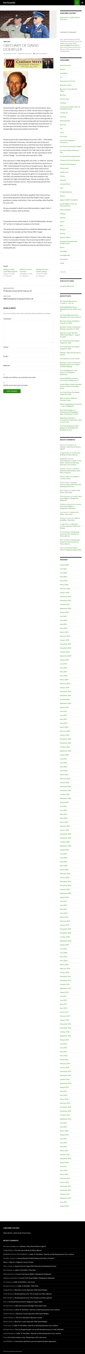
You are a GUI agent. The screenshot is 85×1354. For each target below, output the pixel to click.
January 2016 (64, 1067)
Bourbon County (65, 85)
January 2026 (64, 592)
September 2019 (65, 893)
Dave (62, 476)
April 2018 (63, 961)
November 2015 (65, 1075)
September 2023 (65, 703)
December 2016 (65, 1024)
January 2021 (64, 830)
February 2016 (65, 1063)
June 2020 (63, 858)
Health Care (64, 172)
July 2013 (63, 1139)
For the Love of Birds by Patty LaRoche (70, 454)
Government (64, 168)
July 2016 (63, 1044)
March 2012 (64, 1174)
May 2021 (63, 814)
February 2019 (65, 921)
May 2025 (63, 624)
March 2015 (64, 1099)
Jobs (61, 188)
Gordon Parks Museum (68, 164)
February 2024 (65, 683)
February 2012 (65, 1178)
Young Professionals (67, 286)
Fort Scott (63, 136)
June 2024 (63, 668)
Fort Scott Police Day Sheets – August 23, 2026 (70, 348)
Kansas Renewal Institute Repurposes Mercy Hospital (70, 471)
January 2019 (64, 925)
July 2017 (63, 996)
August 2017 (64, 992)
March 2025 (64, 632)
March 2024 (64, 680)
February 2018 (65, 968)
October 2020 (65, 842)
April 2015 (63, 1095)
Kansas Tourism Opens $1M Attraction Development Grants (70, 484)
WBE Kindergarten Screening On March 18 (18, 297)
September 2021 (65, 798)
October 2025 (65, 604)
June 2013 (63, 1143)
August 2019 (64, 897)
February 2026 (65, 588)
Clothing (63, 103)
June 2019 (63, 905)
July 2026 (63, 569)
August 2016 (64, 1040)
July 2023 (63, 711)
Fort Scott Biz (9, 2)
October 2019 (65, 889)
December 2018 (65, 929)
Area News (64, 73)
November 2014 (65, 1111)
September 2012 (65, 1158)
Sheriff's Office (65, 237)
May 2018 (63, 957)
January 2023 (64, 735)
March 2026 (64, 585)
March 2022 (64, 775)
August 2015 (64, 1087)
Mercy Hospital (65, 210)
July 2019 (63, 901)
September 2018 (65, 941)
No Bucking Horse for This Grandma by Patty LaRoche (69, 534)
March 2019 (64, 917)
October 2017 (65, 984)
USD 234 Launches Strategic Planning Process (30, 1306)
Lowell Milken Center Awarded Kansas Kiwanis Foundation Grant (70, 386)
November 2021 (65, 790)
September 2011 (65, 1198)
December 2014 (65, 1107)
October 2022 (65, 747)
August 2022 (64, 755)
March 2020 (64, 869)
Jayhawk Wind (65, 184)
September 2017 (65, 988)
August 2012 (64, 1162)
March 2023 (64, 727)
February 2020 (65, 873)
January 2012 (64, 1182)
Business (63, 95)
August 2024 (64, 660)
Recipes (62, 229)
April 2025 (63, 628)
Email (6, 356)
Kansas (62, 196)
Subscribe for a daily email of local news (17, 1233)
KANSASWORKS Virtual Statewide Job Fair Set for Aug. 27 (70, 309)
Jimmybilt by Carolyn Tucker (70, 358)
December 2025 (65, 596)
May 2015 (63, 1091)
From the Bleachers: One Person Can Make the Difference (68, 372)
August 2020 (64, 850)
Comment (7, 319)
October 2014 (65, 1115)
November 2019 (65, 885)
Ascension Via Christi (67, 81)
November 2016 (65, 1028)
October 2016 (65, 1032)
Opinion (63, 218)
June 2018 (63, 953)
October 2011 (65, 1194)
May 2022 (63, 767)
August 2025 (64, 612)
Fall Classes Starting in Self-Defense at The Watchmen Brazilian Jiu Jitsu (69, 428)
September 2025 (65, 608)
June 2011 (63, 1202)
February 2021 (65, 826)
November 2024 (65, 648)
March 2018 (64, 964)
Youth (62, 263)
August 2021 (64, 802)
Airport (62, 69)
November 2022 (65, 743)
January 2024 (64, 687)
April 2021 (63, 818)
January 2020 (64, 877)
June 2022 (63, 763)
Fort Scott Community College (70, 146)
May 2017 (63, 1004)
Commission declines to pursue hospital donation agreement (35, 1341)
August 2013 (64, 1135)
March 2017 (64, 1012)
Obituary (6, 41)
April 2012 (63, 1170)
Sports (62, 247)
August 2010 (64, 1206)
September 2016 (65, 1036)
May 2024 (63, 672)
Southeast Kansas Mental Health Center (68, 242)
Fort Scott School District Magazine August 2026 (70, 549)
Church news (64, 99)
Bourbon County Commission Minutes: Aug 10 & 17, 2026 (70, 328)
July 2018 (63, 949)
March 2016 (64, 1059)
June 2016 (63, 1048)
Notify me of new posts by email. (15, 385)
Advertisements (65, 65)
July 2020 (63, 854)
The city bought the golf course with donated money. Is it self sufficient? (39, 1329)
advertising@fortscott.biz (68, 45)
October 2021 (65, 794)
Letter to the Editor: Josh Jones (69, 513)
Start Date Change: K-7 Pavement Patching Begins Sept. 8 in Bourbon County (69, 412)
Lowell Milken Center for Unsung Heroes (68, 205)
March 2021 (64, 822)
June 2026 (63, 573)
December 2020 (65, 834)
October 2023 (65, 699)
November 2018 (65, 933)
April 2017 (63, 1008)
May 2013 (63, 1147)
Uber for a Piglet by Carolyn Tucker (69, 477)
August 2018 (64, 945)
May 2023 (63, 719)
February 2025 (65, 636)
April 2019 (63, 913)
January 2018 (64, 972)
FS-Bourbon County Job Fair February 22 (17, 289)
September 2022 (65, 751)
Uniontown (64, 259)
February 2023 (65, 731)
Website (6, 365)
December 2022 (65, 739)
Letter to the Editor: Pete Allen (70, 491)
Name (6, 347)
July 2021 (63, 806)
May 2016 (63, 1052)
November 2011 (65, 1190)
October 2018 (65, 937)
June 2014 (63, 1127)
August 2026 (64, 565)
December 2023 (65, 691)
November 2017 (65, 980)
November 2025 (65, 600)
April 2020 (63, 866)
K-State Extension (66, 192)
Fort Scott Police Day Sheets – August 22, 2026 (70, 342)
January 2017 (64, 1020)
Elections (63, 117)
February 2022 (65, 778)
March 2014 (64, 1131)
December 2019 (65, 881)
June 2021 (63, 810)
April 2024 (63, 676)
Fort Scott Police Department (70, 156)
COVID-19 (63, 113)
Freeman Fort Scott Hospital (69, 160)
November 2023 (65, 695)
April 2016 (63, 1056)
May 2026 (63, 577)
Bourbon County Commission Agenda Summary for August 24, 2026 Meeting (70, 364)
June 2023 (63, 715)
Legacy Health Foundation (69, 200)
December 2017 (65, 976)
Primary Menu (82, 2)
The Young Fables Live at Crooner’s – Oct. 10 (68, 302)
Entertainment (65, 121)
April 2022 (63, 771)
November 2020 (65, 838)
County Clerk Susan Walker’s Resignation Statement (71, 498)
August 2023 (64, 707)
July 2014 (63, 1123)
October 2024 (65, 652)
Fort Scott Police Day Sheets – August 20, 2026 (70, 393)
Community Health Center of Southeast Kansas (70, 108)
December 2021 (65, 786)
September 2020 (65, 846)
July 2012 (63, 1166)
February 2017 (65, 1016)
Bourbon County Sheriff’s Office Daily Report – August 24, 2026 (70, 335)
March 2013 (64, 1150)
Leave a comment (41, 53)
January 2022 (64, 782)
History (62, 176)
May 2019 (63, 909)
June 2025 (63, 620)
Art (61, 77)
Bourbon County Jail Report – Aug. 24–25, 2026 (70, 322)
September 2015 (65, 1083)
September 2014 (65, 1119)
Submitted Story (26, 53)
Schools (62, 233)
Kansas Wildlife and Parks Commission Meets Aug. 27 (69, 379)
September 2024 (65, 656)
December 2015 (65, 1071)
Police (62, 222)
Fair (61, 129)
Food (62, 132)
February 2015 (65, 1103)
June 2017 (63, 1000)
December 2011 (65, 1186)
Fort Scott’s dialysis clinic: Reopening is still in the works (27, 1337)
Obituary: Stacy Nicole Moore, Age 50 (33, 1246)
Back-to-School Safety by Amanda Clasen (68, 399)
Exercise (63, 125)
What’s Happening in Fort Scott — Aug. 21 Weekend (70, 405)
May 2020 (63, 862)
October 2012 (65, 1154)
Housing (63, 180)
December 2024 (65, 644)
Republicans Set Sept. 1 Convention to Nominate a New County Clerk (71, 420)
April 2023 (63, 723)
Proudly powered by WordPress (12, 1351)
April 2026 (63, 581)
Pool (61, 225)
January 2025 (64, 640)
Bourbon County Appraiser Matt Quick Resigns (70, 526)
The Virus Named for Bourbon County (29, 1317)
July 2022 (63, 759)
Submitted (63, 251)
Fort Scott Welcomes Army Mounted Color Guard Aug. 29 (70, 316)
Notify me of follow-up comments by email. (19, 377)
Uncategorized (65, 255)
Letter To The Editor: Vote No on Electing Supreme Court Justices (70, 463)
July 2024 (63, 664)
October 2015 (65, 1079)
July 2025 (63, 616)
